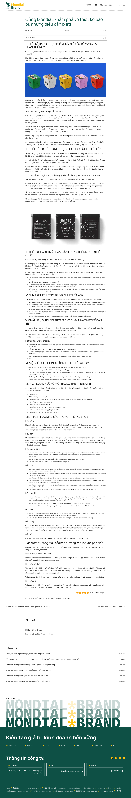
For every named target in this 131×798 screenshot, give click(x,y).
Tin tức (104, 30)
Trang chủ (12, 745)
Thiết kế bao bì (69, 791)
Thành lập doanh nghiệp (106, 791)
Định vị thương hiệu (47, 791)
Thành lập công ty (92, 791)
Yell (40, 788)
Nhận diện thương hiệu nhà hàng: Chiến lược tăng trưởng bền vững (30, 665)
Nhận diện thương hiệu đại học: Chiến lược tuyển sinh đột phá (28, 670)
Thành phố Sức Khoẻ (88, 788)
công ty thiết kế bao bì (57, 272)
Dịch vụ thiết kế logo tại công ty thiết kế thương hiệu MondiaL (28, 654)
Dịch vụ (47, 745)
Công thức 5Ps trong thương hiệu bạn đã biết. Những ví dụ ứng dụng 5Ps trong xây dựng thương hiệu (43, 659)
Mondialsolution (62, 788)
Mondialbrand (49, 788)
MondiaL (35, 791)
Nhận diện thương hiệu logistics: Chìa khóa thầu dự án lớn (27, 676)
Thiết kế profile (11, 791)
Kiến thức (80, 745)
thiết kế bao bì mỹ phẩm (55, 259)
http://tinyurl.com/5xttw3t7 (35, 272)
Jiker (8, 788)
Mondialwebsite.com (75, 788)
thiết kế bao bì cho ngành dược (62, 153)
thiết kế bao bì (32, 598)
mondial (67, 30)
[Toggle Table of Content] (103, 38)
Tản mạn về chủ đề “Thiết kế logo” (110, 607)
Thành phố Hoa (100, 788)
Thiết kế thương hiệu (23, 791)
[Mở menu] (124, 5)
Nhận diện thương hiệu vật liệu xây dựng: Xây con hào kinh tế (28, 681)
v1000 (118, 791)
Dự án (63, 745)
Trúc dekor (110, 788)
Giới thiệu (30, 745)
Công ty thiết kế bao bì (38, 51)
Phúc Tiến (118, 788)
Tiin (22, 788)
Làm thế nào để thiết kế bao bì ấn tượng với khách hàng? (29, 607)
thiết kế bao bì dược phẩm (45, 598)
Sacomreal (80, 791)
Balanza (15, 788)
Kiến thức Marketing (31, 788)
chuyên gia (98, 745)
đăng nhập (36, 634)
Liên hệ (115, 745)
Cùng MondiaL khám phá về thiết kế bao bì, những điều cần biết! (64, 21)
